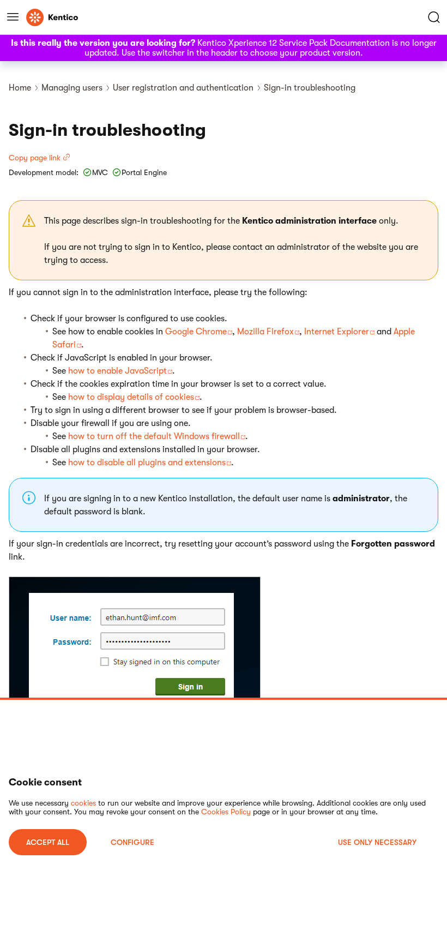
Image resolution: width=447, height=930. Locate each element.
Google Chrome (196, 332)
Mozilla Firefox (265, 332)
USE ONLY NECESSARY (377, 842)
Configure (132, 842)
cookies (83, 803)
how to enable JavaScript (117, 371)
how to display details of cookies (131, 397)
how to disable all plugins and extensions (147, 462)
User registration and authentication (183, 88)
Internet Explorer (336, 332)
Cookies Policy (226, 811)
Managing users (71, 88)
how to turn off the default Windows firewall (154, 436)
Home (20, 88)
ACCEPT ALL (47, 842)
